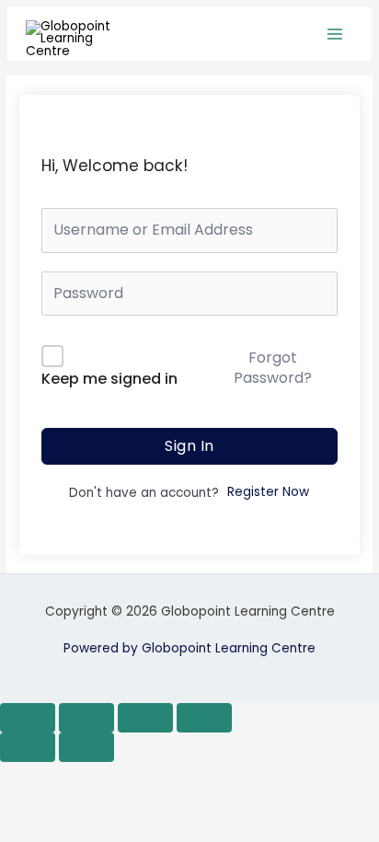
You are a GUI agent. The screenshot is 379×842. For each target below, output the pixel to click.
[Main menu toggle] (335, 34)
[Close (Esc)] (204, 717)
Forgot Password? (273, 367)
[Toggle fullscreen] (86, 717)
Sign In (189, 445)
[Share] (145, 717)
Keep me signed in (109, 378)
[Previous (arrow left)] (27, 747)
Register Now (268, 492)
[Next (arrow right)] (86, 747)
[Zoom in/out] (27, 717)
